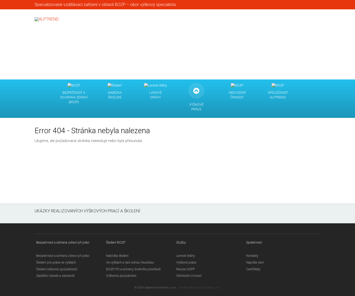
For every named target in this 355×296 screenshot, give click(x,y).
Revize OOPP (185, 269)
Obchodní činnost (189, 276)
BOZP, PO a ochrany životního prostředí (133, 269)
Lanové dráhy (185, 256)
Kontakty (252, 256)
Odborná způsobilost (121, 276)
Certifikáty (253, 269)
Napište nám (255, 262)
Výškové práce (186, 262)
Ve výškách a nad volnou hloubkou (130, 262)
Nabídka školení (117, 256)
